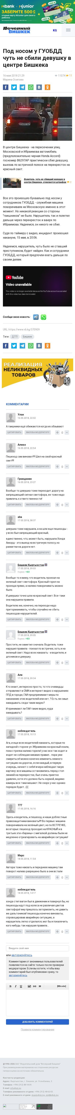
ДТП (14, 336)
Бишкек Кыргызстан (31, 565)
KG (55, 30)
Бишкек (27, 336)
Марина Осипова (13, 79)
